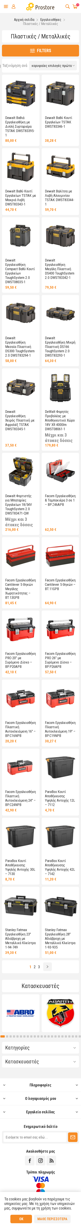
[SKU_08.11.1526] (20, 167)
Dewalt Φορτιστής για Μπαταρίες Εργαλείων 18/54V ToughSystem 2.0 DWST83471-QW (18, 504)
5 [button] (14, 1036)
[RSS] (51, 1160)
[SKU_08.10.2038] (20, 629)
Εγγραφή (73, 1137)
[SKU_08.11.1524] (60, 93)
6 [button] (17, 1036)
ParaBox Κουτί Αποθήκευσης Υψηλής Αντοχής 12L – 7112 (60, 798)
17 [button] (55, 1036)
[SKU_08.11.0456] (60, 167)
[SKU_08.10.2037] (20, 698)
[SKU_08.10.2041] (60, 629)
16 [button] (52, 1036)
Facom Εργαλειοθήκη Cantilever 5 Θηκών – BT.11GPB (60, 584)
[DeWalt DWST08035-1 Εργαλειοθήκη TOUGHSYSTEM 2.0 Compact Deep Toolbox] (20, 236)
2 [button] (1, 1036)
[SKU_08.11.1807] (20, 836)
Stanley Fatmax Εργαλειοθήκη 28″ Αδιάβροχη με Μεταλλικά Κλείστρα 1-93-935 (60, 938)
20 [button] (66, 1036)
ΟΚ (21, 1219)
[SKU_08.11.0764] (20, 905)
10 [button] (31, 1036)
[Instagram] (40, 1160)
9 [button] (28, 1036)
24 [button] (80, 1036)
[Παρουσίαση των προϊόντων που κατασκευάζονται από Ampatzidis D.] (60, 1013)
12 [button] (38, 1036)
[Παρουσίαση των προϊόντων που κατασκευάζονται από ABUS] (21, 1013)
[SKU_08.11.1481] (60, 314)
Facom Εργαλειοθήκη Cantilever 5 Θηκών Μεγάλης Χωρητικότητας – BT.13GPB (20, 589)
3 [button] (6, 1036)
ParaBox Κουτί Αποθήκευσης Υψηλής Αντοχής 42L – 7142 (60, 867)
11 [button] (35, 1036)
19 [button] (62, 1036)
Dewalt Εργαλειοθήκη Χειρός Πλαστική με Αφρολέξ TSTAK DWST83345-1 (20, 420)
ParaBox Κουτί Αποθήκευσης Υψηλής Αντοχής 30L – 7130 (20, 867)
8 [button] (24, 1036)
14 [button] (45, 1036)
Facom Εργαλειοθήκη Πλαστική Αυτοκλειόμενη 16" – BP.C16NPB (20, 729)
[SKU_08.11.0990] (20, 387)
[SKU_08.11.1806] (60, 836)
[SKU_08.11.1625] (20, 471)
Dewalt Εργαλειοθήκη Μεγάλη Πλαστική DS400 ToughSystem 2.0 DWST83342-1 (59, 269)
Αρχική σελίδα (24, 20)
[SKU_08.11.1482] (20, 314)
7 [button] (21, 1036)
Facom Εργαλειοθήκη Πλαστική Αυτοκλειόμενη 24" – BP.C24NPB (20, 798)
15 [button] (49, 1036)
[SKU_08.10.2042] (60, 471)
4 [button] (11, 1036)
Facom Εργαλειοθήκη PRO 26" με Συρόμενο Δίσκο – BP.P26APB (60, 660)
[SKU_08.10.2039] (20, 767)
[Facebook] (30, 1160)
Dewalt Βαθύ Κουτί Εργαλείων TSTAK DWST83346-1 (58, 122)
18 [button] (59, 1036)
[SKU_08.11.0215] (60, 905)
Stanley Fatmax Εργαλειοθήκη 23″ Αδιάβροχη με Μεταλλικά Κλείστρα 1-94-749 (20, 938)
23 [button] (76, 1036)
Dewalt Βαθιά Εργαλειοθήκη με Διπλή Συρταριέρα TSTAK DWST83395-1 (20, 126)
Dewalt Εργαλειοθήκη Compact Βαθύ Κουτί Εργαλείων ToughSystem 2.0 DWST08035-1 (20, 271)
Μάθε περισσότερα (52, 1219)
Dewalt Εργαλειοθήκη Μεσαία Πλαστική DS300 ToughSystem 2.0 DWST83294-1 (20, 346)
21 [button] (69, 1036)
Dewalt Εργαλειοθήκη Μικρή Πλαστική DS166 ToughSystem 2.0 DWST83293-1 (60, 346)
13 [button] (42, 1036)
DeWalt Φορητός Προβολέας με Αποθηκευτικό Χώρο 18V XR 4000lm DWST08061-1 (60, 420)
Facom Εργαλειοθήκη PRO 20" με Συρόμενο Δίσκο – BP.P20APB (20, 660)
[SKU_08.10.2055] (20, 556)
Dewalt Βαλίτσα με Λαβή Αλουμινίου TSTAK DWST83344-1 (59, 197)
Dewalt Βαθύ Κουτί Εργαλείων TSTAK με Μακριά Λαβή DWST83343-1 (20, 197)
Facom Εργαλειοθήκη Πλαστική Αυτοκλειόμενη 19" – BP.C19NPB (60, 729)
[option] (21, 1013)
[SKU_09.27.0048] (60, 387)
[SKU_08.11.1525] (20, 93)
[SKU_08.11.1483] (60, 236)
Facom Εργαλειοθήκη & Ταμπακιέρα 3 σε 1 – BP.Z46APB (60, 500)
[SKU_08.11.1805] (60, 767)
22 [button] (73, 1036)
